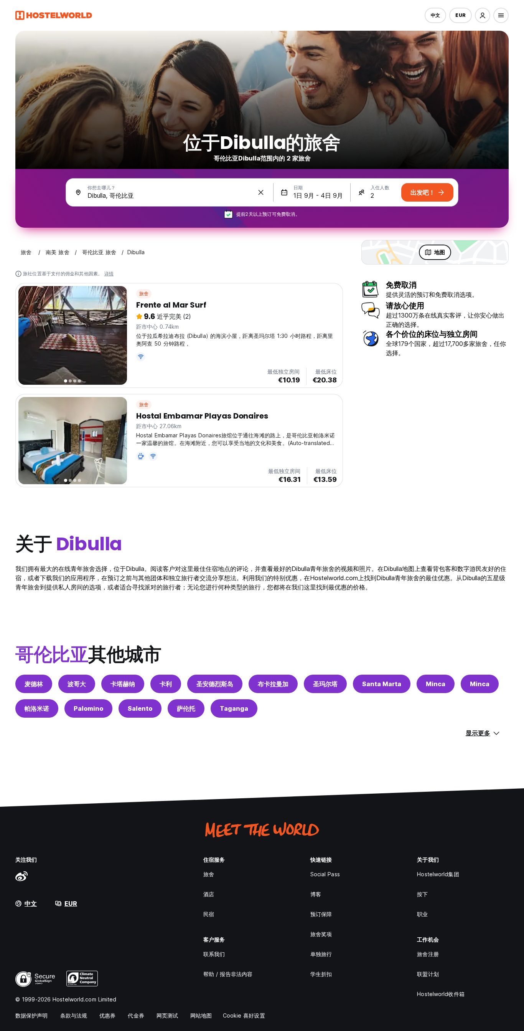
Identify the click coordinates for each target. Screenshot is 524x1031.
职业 (422, 914)
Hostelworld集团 (438, 874)
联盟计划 (427, 974)
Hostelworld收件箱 (440, 994)
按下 (422, 894)
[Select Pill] (482, 15)
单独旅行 (321, 954)
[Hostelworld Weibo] (21, 876)
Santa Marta (381, 684)
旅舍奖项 (321, 934)
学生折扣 (321, 974)
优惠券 (107, 1015)
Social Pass (325, 874)
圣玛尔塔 (325, 684)
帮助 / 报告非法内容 (227, 974)
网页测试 (167, 1015)
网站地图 (201, 1015)
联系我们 (214, 954)
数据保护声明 (31, 1015)
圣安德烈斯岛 (214, 684)
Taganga (234, 708)
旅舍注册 (427, 954)
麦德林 (34, 684)
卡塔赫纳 (122, 684)
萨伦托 (186, 708)
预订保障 (321, 914)
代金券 (136, 1015)
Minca (435, 684)
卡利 (166, 684)
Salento (140, 708)
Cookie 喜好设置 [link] (244, 1015)
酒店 (208, 894)
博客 (315, 894)
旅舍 (143, 293)
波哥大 (77, 684)
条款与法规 (73, 1015)
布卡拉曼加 (273, 684)
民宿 (208, 914)
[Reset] (261, 192)
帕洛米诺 (37, 708)
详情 (109, 273)
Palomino (88, 708)
